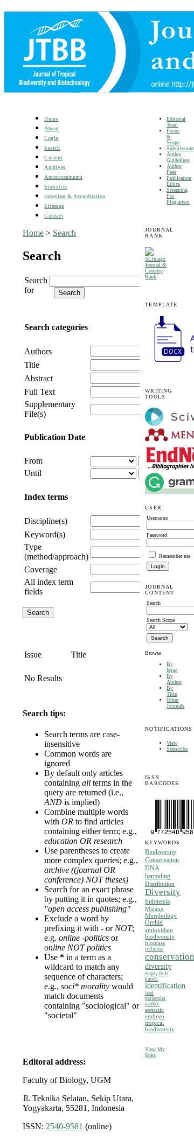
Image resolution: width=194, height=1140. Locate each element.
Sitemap (54, 206)
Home (51, 119)
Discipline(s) (45, 521)
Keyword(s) (44, 534)
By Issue (172, 667)
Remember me (174, 556)
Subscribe (177, 749)
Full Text (39, 391)
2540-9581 (64, 1126)
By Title (172, 691)
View (172, 743)
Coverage (40, 569)
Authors (38, 351)
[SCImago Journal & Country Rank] (158, 276)
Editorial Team (176, 122)
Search (52, 148)
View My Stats (155, 1052)
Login (51, 138)
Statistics (55, 187)
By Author (174, 679)
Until (32, 473)
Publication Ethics (179, 181)
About (51, 128)
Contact (53, 216)
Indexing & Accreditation (74, 196)
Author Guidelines (178, 157)
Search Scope (161, 620)
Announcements (63, 177)
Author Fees (174, 169)
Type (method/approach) (56, 551)
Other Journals (175, 703)
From (33, 460)
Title (31, 364)
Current (53, 157)
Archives (54, 167)
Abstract (38, 378)
